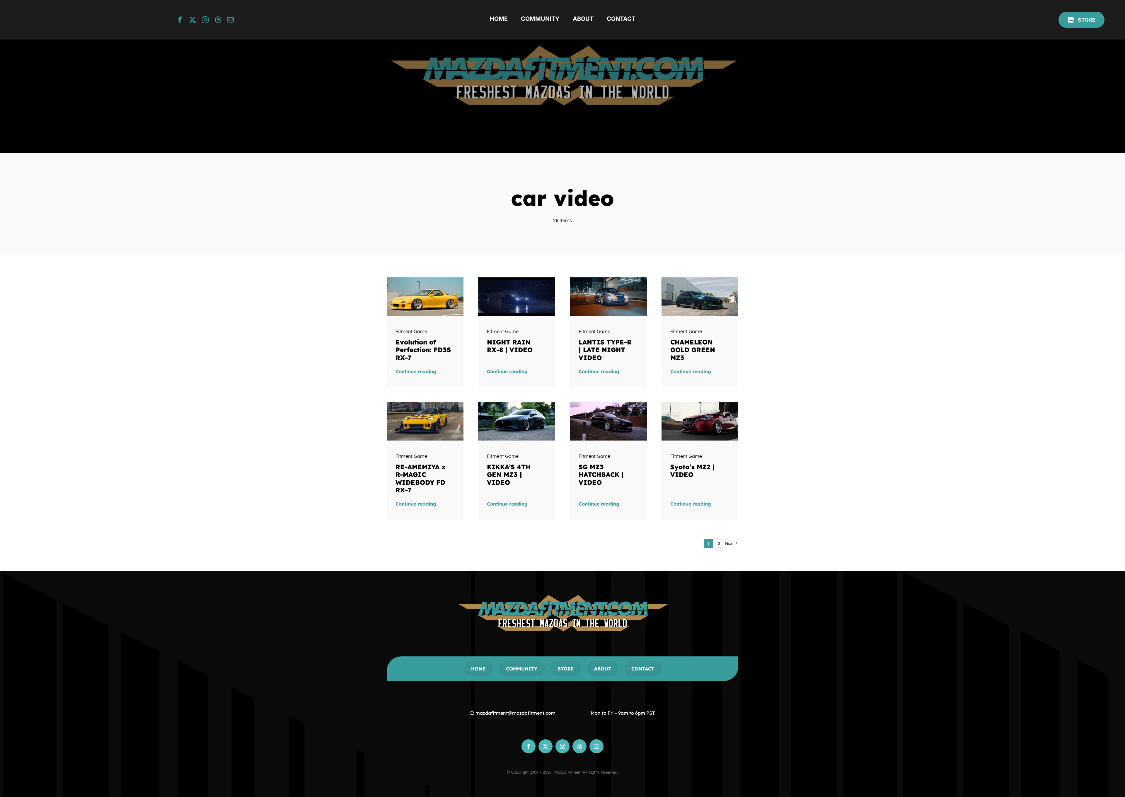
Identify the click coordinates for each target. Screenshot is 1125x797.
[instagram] (205, 19)
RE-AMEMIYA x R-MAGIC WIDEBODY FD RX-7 (421, 478)
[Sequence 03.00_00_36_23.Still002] (608, 404)
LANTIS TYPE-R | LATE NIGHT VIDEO (605, 350)
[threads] (217, 19)
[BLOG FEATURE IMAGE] (425, 280)
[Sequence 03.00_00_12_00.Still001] (700, 404)
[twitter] (192, 19)
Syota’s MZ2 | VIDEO (692, 471)
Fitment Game (411, 331)
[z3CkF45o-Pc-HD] (608, 280)
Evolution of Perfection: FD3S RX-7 (423, 350)
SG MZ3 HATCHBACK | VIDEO (601, 475)
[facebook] (180, 19)
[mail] (230, 19)
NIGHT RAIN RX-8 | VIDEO (510, 346)
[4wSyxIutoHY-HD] (516, 280)
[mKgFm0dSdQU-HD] (425, 404)
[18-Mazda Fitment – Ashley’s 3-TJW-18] (700, 280)
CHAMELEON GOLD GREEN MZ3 (692, 350)
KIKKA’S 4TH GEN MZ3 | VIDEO (509, 475)
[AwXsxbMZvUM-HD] (516, 404)
